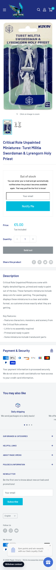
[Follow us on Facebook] (5, 530)
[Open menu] (4, 10)
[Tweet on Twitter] (45, 262)
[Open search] (38, 9)
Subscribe (12, 501)
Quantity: (7, 239)
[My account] (44, 9)
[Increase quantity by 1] (33, 239)
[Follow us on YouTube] (16, 530)
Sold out (28, 250)
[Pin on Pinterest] (39, 262)
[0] (50, 10)
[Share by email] (51, 262)
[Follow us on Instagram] (11, 530)
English (8, 516)
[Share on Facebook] (34, 262)
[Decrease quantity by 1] (17, 239)
